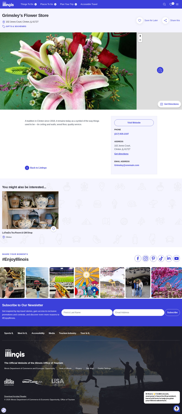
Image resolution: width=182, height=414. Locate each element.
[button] (160, 70)
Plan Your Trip (67, 4)
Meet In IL (22, 333)
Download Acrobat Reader (15, 396)
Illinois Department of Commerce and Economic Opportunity (29, 368)
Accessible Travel (89, 4)
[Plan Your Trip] (75, 4)
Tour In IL (85, 333)
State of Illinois (65, 368)
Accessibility (38, 333)
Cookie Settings (104, 368)
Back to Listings (38, 168)
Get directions (121, 154)
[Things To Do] (35, 4)
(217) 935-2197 (121, 134)
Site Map (90, 368)
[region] (164, 4)
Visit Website (134, 123)
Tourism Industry (67, 333)
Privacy (79, 368)
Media (52, 333)
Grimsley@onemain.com (126, 165)
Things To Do (27, 4)
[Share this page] (165, 20)
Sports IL (8, 333)
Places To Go (46, 4)
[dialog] (3, 410)
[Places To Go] (55, 4)
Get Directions (171, 104)
